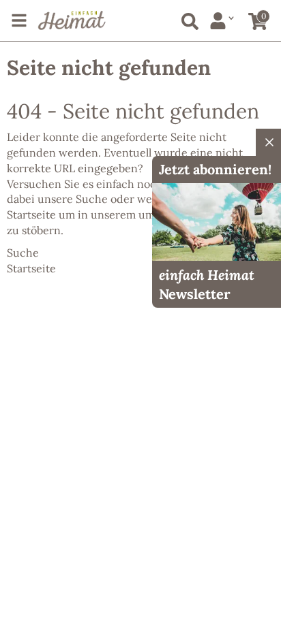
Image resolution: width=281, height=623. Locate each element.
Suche (92, 199)
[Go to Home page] (72, 20)
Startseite (31, 214)
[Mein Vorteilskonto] (222, 21)
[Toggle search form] (187, 18)
